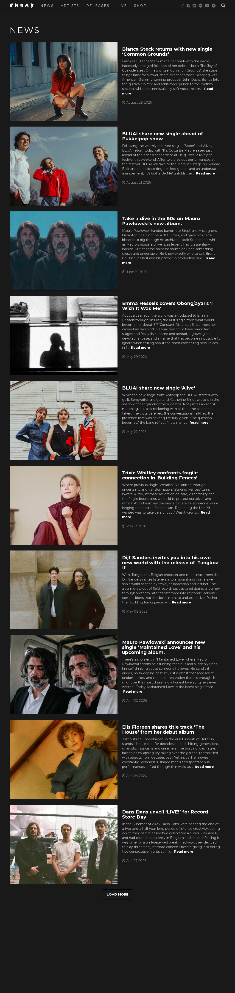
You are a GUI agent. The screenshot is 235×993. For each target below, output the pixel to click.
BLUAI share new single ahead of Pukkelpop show (162, 136)
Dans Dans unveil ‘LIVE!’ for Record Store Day (165, 814)
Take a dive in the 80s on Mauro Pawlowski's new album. (161, 221)
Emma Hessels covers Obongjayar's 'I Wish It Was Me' (167, 306)
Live (122, 6)
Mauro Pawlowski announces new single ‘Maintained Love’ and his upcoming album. (163, 647)
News (47, 6)
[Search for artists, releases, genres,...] (221, 5)
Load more (117, 894)
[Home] (23, 5)
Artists (70, 6)
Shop (140, 6)
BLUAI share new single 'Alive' (158, 388)
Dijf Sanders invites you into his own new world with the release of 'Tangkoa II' (170, 562)
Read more (205, 173)
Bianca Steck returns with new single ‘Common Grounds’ (167, 51)
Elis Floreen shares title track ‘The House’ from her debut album (163, 729)
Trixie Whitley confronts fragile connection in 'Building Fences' (160, 475)
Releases (98, 6)
